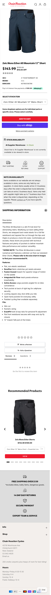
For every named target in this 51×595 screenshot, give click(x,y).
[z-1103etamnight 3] (22, 31)
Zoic (22, 81)
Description (7, 220)
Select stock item (11, 97)
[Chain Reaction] (17, 4)
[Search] (35, 4)
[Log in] (40, 4)
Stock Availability (16, 140)
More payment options (25, 131)
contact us (21, 200)
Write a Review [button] (26, 344)
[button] (3, 4)
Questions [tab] (24, 356)
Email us (5, 556)
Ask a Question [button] (26, 350)
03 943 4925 (7, 553)
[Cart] (44, 4)
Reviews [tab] (9, 356)
